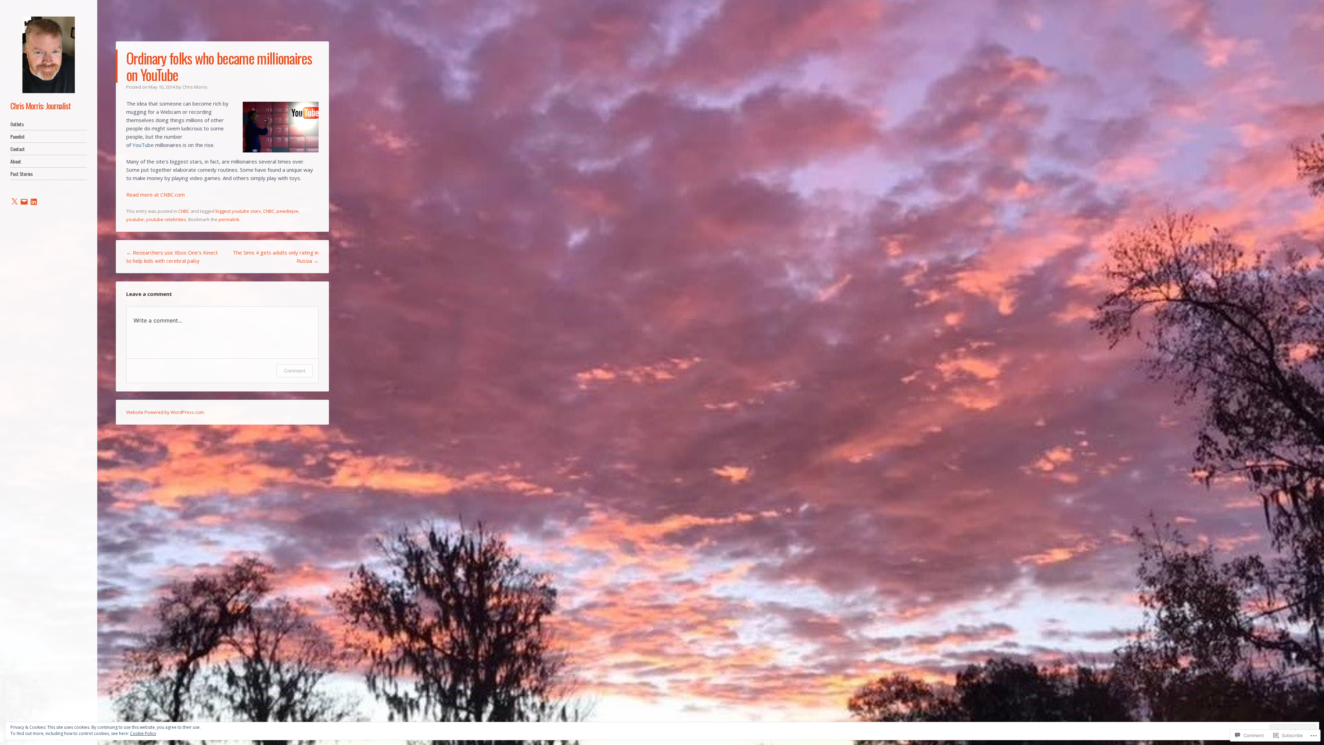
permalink (229, 219)
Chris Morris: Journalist (40, 105)
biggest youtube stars (238, 211)
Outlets (17, 124)
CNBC (184, 211)
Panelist (17, 136)
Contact (17, 148)
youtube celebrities (166, 219)
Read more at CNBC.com (155, 194)
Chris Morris (195, 87)
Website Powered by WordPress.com (165, 412)
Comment (294, 371)
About (15, 161)
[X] (14, 202)
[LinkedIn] (34, 202)
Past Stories (21, 173)
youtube (135, 219)
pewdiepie (288, 211)
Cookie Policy (143, 733)
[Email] (24, 202)
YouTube (143, 144)
